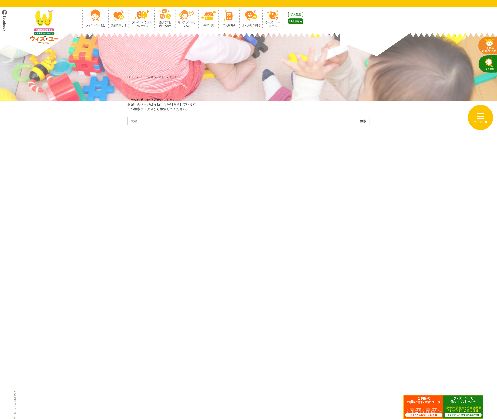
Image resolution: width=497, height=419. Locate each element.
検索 (363, 121)
